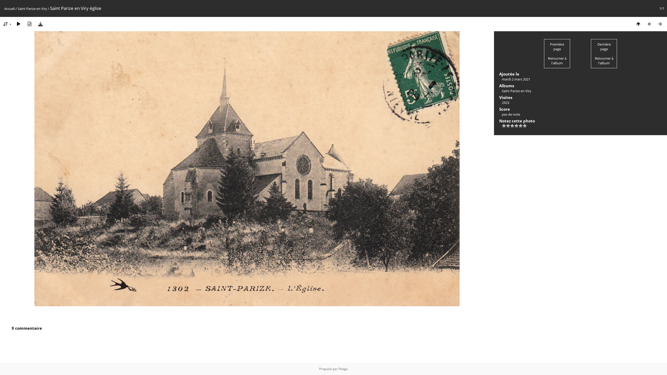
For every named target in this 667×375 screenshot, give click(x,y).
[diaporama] (18, 24)
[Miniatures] (638, 24)
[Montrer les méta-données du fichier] (29, 24)
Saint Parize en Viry (32, 8)
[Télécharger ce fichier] (40, 24)
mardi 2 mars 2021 (516, 79)
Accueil (9, 8)
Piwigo (343, 369)
